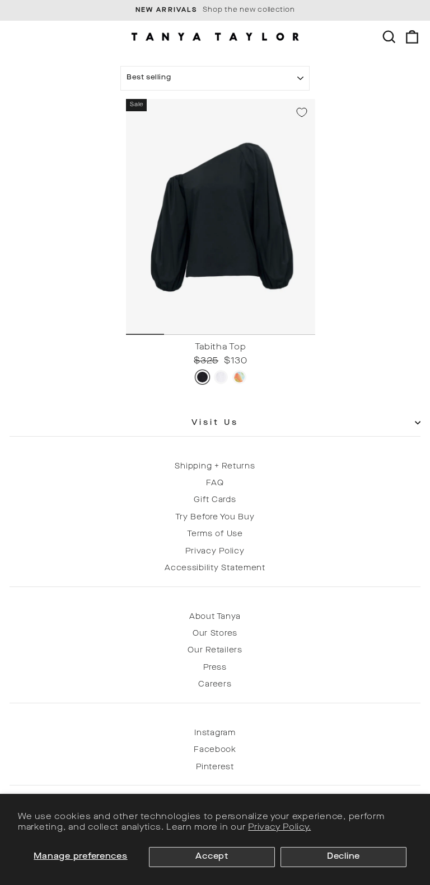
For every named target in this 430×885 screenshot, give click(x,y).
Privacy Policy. (279, 828)
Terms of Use (215, 534)
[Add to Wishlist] (301, 112)
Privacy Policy (214, 551)
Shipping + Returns (215, 466)
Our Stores (215, 633)
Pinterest (215, 767)
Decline (343, 857)
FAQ (214, 483)
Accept (211, 857)
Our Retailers (215, 650)
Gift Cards (215, 500)
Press (215, 667)
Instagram (215, 733)
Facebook (215, 750)
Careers (214, 684)
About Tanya (215, 617)
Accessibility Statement (215, 568)
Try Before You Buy (214, 517)
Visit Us (215, 423)
